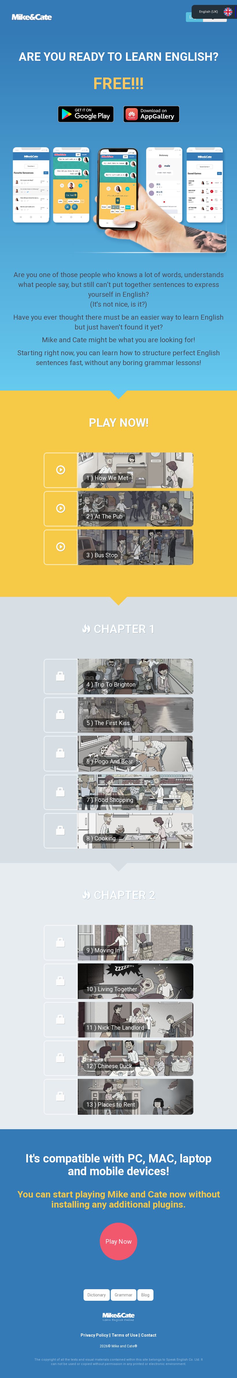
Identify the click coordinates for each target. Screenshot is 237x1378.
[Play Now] (118, 1257)
